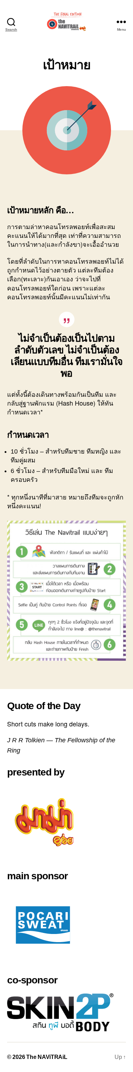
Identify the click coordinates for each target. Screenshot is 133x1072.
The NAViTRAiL (46, 1057)
